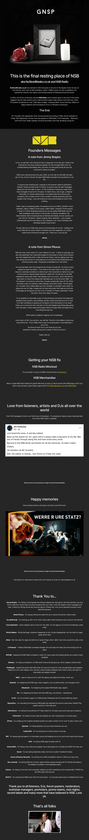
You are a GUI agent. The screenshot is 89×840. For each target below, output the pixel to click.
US (51, 383)
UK (45, 383)
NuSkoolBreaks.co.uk (57, 386)
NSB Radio (72, 386)
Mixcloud (63, 372)
